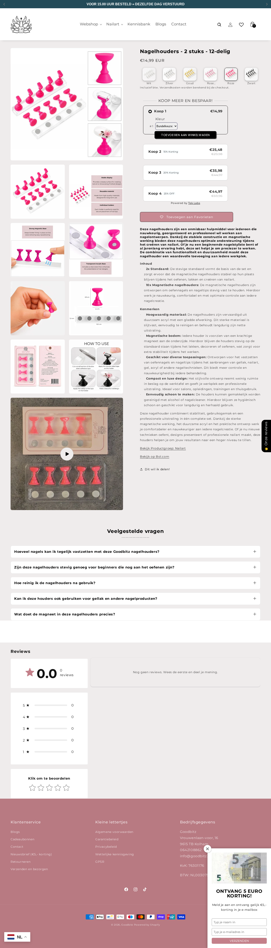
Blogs (15, 832)
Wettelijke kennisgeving (114, 854)
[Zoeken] (219, 24)
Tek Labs (194, 203)
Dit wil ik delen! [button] (157, 469)
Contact (17, 847)
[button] (90, 24)
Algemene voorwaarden (114, 832)
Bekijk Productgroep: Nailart (163, 448)
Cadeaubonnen (22, 839)
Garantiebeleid (106, 839)
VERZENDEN (239, 941)
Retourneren (21, 862)
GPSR (99, 862)
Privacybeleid (106, 847)
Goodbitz (127, 924)
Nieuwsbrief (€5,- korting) (31, 854)
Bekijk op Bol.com (154, 456)
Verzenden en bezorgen (29, 869)
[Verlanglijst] (241, 24)
